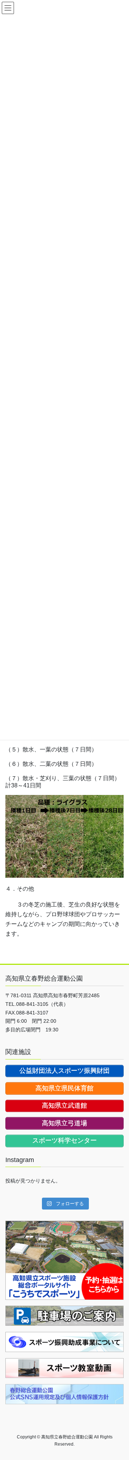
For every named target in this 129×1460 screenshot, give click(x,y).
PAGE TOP (118, 1409)
